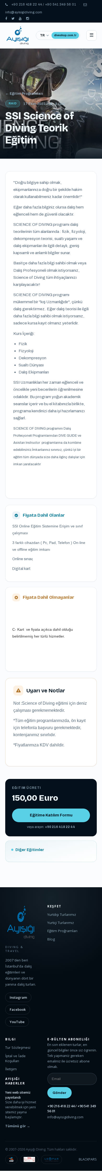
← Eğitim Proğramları (24, 93)
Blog (51, 939)
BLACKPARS (88, 1159)
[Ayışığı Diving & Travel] (6, 18)
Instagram (18, 997)
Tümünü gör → (17, 1126)
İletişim (11, 1069)
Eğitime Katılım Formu (51, 815)
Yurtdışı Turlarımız (61, 914)
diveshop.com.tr (65, 35)
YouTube (17, 1021)
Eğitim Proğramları (62, 930)
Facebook (18, 1009)
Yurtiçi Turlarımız (60, 922)
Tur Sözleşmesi (17, 1047)
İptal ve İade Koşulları (15, 1058)
